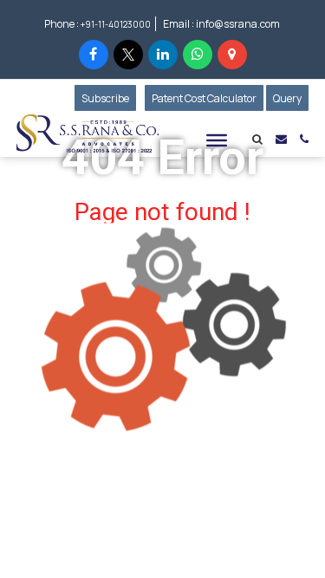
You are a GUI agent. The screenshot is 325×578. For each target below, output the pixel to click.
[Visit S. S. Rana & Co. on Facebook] (93, 54)
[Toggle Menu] (216, 140)
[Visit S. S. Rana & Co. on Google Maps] (232, 54)
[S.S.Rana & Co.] (87, 133)
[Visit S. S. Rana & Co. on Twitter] (128, 54)
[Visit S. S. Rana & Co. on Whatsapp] (197, 54)
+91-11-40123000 (116, 24)
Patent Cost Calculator (204, 98)
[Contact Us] (304, 138)
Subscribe (108, 98)
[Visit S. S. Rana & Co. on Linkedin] (163, 54)
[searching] (257, 139)
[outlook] (281, 138)
